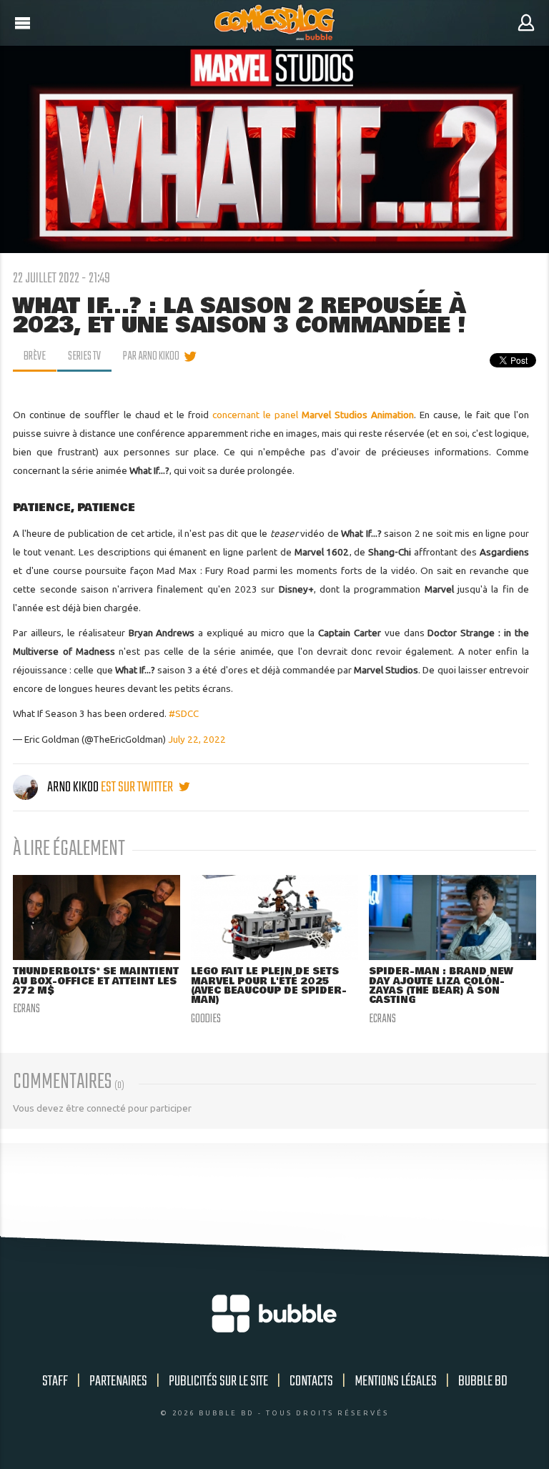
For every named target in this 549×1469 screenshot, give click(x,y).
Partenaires (118, 1381)
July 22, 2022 (197, 739)
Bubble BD (483, 1381)
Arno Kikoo (73, 787)
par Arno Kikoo (151, 356)
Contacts (311, 1381)
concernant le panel (313, 414)
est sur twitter (138, 787)
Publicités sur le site (218, 1381)
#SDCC (184, 713)
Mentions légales (396, 1381)
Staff (55, 1381)
